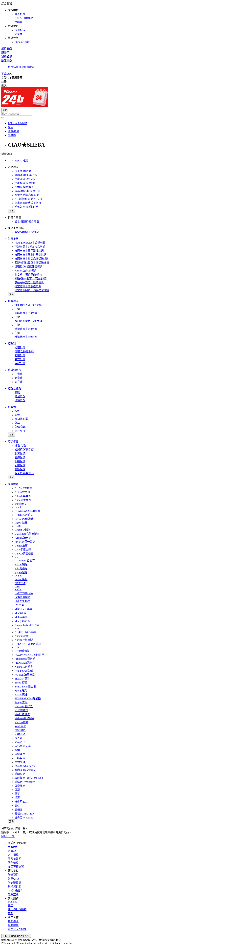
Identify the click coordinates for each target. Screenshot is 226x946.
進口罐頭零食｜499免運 (28, 321)
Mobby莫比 (21, 617)
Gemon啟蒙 (21, 545)
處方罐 (19, 381)
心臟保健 (20, 465)
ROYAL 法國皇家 (25, 674)
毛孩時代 (20, 742)
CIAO (18, 526)
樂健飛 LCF (21, 801)
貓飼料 (12, 343)
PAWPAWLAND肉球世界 (29, 654)
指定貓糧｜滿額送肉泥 (28, 286)
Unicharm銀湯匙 (24, 706)
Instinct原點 (21, 579)
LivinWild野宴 (22, 601)
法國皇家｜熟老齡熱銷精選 (30, 254)
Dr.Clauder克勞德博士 (27, 533)
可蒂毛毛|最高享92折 (27, 195)
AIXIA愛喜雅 (22, 492)
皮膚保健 (20, 457)
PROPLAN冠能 (23, 662)
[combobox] (113, 113)
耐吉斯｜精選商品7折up (28, 274)
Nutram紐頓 (21, 636)
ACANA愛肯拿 (23, 488)
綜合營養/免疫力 (24, 473)
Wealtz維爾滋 (22, 714)
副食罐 (19, 377)
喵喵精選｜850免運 (26, 313)
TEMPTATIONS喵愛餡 (28, 698)
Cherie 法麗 (21, 522)
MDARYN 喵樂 (23, 609)
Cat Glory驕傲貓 (24, 518)
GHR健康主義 (23, 549)
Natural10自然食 (24, 666)
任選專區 (13, 301)
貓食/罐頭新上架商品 (27, 232)
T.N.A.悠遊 (21, 694)
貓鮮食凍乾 (14, 388)
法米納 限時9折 (23, 171)
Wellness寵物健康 (24, 718)
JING (17, 586)
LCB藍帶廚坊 (22, 597)
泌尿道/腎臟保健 (24, 449)
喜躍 (17, 789)
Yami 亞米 (20, 726)
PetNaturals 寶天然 (25, 658)
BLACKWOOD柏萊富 (27, 510)
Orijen (18, 647)
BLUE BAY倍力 (24, 514)
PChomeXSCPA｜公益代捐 (30, 242)
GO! (17, 556)
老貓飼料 (20, 355)
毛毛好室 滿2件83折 (26, 206)
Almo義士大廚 (23, 500)
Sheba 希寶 (21, 682)
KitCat (18, 589)
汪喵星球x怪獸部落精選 (28, 266)
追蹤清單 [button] (13, 67)
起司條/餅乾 (21, 419)
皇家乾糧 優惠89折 (25, 183)
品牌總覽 (13, 484)
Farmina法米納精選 (25, 270)
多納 (17, 750)
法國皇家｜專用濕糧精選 (29, 250)
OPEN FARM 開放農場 (28, 643)
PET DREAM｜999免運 (28, 305)
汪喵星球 (20, 758)
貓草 (17, 422)
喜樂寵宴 (20, 785)
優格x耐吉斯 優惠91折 (27, 191)
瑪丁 (17, 793)
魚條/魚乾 (20, 426)
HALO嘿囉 (21, 564)
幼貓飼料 (20, 347)
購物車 (5, 52)
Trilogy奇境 (21, 702)
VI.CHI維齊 (21, 710)
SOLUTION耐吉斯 (25, 686)
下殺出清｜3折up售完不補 (30, 246)
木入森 (19, 738)
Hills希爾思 (21, 568)
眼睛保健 (20, 461)
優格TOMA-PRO (24, 813)
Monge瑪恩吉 (22, 621)
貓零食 (12, 407)
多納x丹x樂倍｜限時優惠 (29, 282)
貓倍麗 (19, 809)
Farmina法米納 (23, 537)
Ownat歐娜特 (22, 650)
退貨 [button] (21, 67)
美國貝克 (20, 773)
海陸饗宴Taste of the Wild (29, 777)
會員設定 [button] (29, 67)
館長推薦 (13, 238)
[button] (113, 22)
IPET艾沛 (20, 583)
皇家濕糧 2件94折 (25, 179)
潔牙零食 (20, 430)
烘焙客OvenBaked (25, 781)
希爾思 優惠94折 (24, 187)
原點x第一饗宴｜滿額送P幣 (30, 278)
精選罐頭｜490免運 (26, 329)
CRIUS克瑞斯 (22, 529)
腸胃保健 (20, 453)
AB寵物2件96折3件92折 (28, 199)
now (17, 628)
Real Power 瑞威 (24, 670)
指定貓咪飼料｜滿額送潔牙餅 (32, 290)
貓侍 (17, 805)
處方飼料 (20, 359)
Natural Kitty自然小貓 (27, 625)
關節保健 (20, 469)
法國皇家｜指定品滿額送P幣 (31, 258)
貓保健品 (13, 441)
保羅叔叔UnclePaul (25, 766)
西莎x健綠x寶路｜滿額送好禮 (32, 262)
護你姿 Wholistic (24, 817)
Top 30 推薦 (21, 160)
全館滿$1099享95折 (26, 175)
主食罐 (19, 374)
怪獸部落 (20, 762)
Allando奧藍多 (23, 496)
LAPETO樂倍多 (24, 593)
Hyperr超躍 (21, 572)
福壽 (17, 797)
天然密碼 (20, 734)
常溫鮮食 (20, 396)
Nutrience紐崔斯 (24, 639)
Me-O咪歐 (20, 613)
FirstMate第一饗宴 (25, 541)
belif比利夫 (21, 504)
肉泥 (17, 415)
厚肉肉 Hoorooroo (25, 770)
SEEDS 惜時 (22, 678)
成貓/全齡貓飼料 (24, 351)
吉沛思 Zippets (23, 746)
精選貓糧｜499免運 (26, 336)
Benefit (18, 507)
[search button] (2, 117)
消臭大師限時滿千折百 (28, 202)
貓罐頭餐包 (14, 370)
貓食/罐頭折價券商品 (27, 221)
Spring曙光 (21, 690)
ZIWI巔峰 (20, 730)
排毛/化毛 (20, 445)
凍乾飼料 (20, 363)
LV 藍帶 (19, 605)
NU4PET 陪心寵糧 (25, 632)
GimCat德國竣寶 (24, 553)
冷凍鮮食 (20, 400)
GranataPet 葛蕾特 (25, 560)
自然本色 (20, 754)
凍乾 (17, 392)
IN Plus (19, 575)
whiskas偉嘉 (21, 722)
